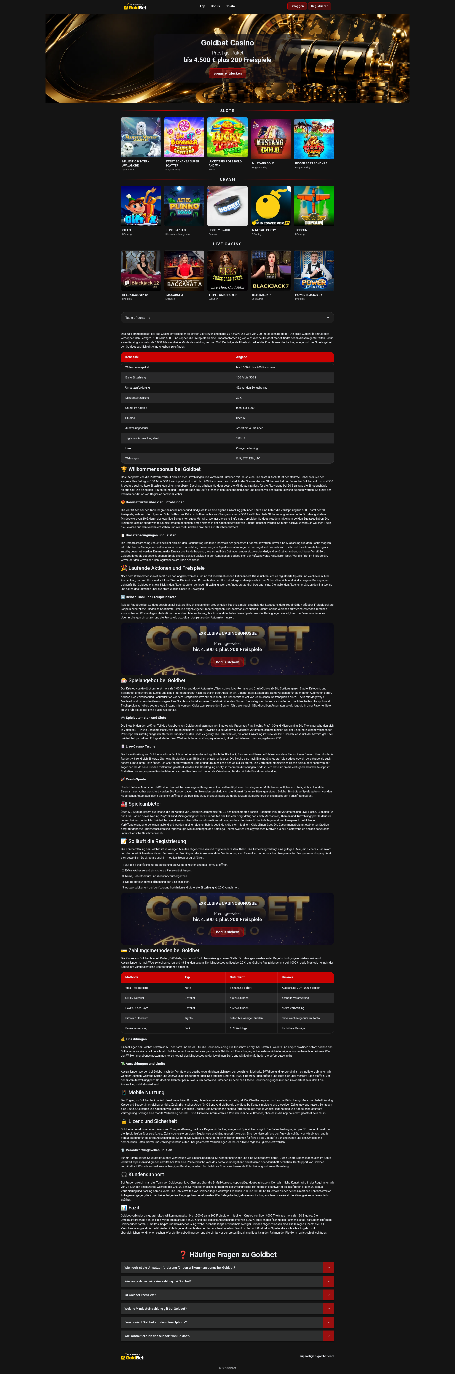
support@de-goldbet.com (317, 1356)
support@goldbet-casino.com (251, 1182)
